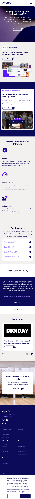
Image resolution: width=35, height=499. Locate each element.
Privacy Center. (20, 492)
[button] (17, 242)
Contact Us (16, 388)
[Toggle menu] (31, 3)
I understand (25, 496)
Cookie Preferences (13, 496)
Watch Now (7, 108)
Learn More (16, 28)
